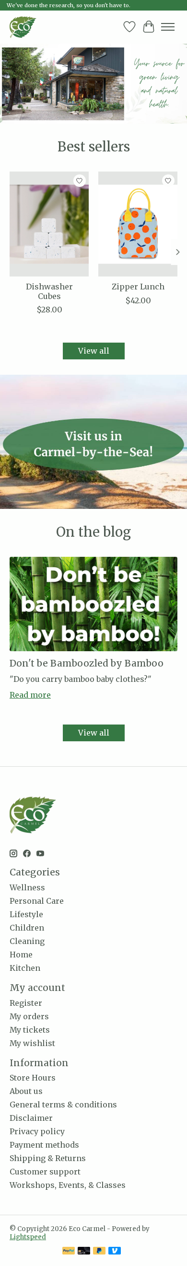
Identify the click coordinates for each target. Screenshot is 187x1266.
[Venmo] (114, 1251)
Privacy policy (37, 1131)
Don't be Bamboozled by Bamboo (87, 663)
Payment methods (44, 1145)
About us (26, 1091)
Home (21, 954)
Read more (30, 695)
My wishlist (32, 1043)
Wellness (27, 887)
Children (27, 927)
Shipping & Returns (48, 1158)
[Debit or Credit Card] (84, 1251)
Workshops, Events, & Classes (68, 1185)
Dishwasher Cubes (49, 291)
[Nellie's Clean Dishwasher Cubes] (49, 224)
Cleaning (27, 941)
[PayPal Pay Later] (99, 1251)
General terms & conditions (63, 1104)
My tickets (30, 1030)
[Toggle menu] (167, 26)
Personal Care (37, 901)
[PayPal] (68, 1251)
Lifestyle (26, 914)
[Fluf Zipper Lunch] (137, 224)
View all (93, 351)
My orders (29, 1016)
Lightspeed (28, 1237)
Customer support (45, 1171)
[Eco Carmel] (23, 26)
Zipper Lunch (138, 286)
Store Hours (33, 1077)
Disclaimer (31, 1118)
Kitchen (25, 968)
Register (26, 1003)
